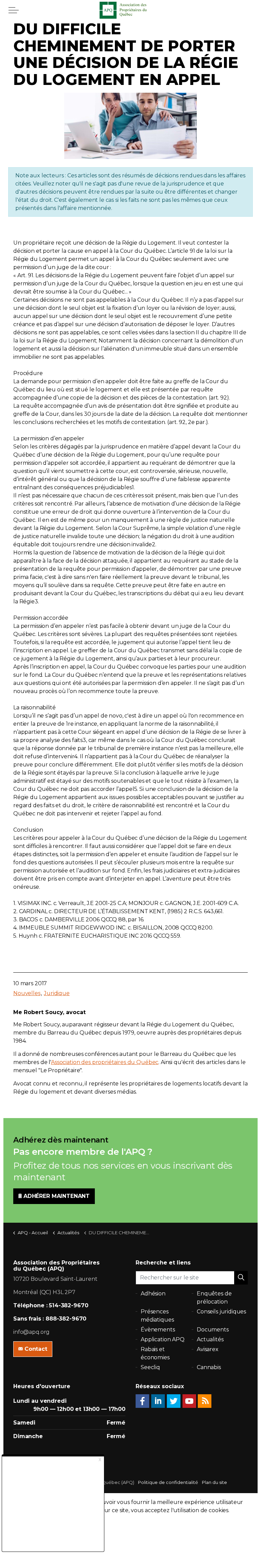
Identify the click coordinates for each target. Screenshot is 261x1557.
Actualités (210, 1339)
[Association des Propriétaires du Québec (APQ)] (130, 10)
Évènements (158, 1329)
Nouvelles (26, 993)
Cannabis (209, 1367)
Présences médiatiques (157, 1315)
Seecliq (150, 1367)
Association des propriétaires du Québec (104, 1062)
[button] (241, 1278)
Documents (213, 1329)
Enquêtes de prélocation (214, 1297)
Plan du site (214, 1482)
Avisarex (208, 1349)
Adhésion (153, 1293)
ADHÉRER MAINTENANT (56, 1196)
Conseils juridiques (221, 1311)
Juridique (57, 993)
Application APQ (163, 1339)
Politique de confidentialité (168, 1482)
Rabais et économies (155, 1353)
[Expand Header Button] (13, 10)
